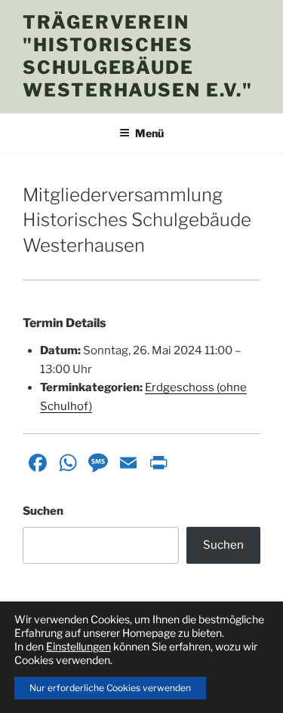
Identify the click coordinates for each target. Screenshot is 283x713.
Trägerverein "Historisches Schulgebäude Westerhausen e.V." (138, 56)
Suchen (43, 511)
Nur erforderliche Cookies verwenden (110, 687)
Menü (149, 133)
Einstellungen (78, 646)
